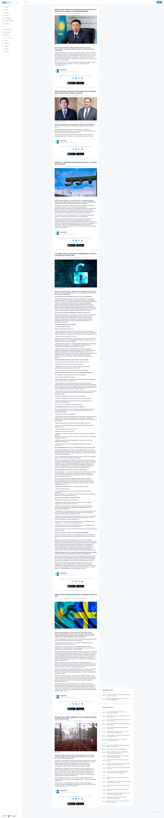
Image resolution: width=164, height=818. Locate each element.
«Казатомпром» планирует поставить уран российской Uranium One (116, 721)
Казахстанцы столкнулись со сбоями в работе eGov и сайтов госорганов (118, 725)
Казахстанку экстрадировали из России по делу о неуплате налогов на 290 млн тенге (118, 741)
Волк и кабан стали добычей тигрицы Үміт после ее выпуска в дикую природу (118, 755)
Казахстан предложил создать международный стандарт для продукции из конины (117, 761)
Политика (85, 598)
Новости (69, 13)
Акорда (57, 127)
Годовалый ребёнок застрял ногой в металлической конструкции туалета (118, 745)
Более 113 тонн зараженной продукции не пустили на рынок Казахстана (118, 729)
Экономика (76, 13)
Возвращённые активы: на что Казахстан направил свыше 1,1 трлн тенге (118, 810)
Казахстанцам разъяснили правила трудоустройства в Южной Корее (118, 733)
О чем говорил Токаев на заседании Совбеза (116, 758)
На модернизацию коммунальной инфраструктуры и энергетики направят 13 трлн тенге (118, 773)
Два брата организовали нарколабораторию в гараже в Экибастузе (118, 777)
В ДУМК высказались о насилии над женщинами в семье (118, 787)
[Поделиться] (70, 78)
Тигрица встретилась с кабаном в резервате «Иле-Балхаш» (118, 769)
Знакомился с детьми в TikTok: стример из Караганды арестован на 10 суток (119, 704)
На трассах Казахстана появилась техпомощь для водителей (118, 799)
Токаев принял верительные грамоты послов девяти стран (118, 795)
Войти (159, 2)
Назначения (76, 95)
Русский (17, 2)
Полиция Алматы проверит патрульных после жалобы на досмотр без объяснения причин (118, 802)
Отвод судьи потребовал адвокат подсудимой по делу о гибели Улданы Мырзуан (118, 765)
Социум (79, 166)
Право (75, 166)
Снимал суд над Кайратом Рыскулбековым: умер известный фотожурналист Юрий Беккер (118, 781)
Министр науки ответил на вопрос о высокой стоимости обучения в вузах (116, 806)
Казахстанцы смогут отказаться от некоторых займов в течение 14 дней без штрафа (119, 791)
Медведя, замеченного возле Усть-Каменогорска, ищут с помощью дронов (118, 708)
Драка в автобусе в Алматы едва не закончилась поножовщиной (117, 737)
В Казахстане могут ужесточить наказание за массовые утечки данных (117, 749)
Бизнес (75, 598)
